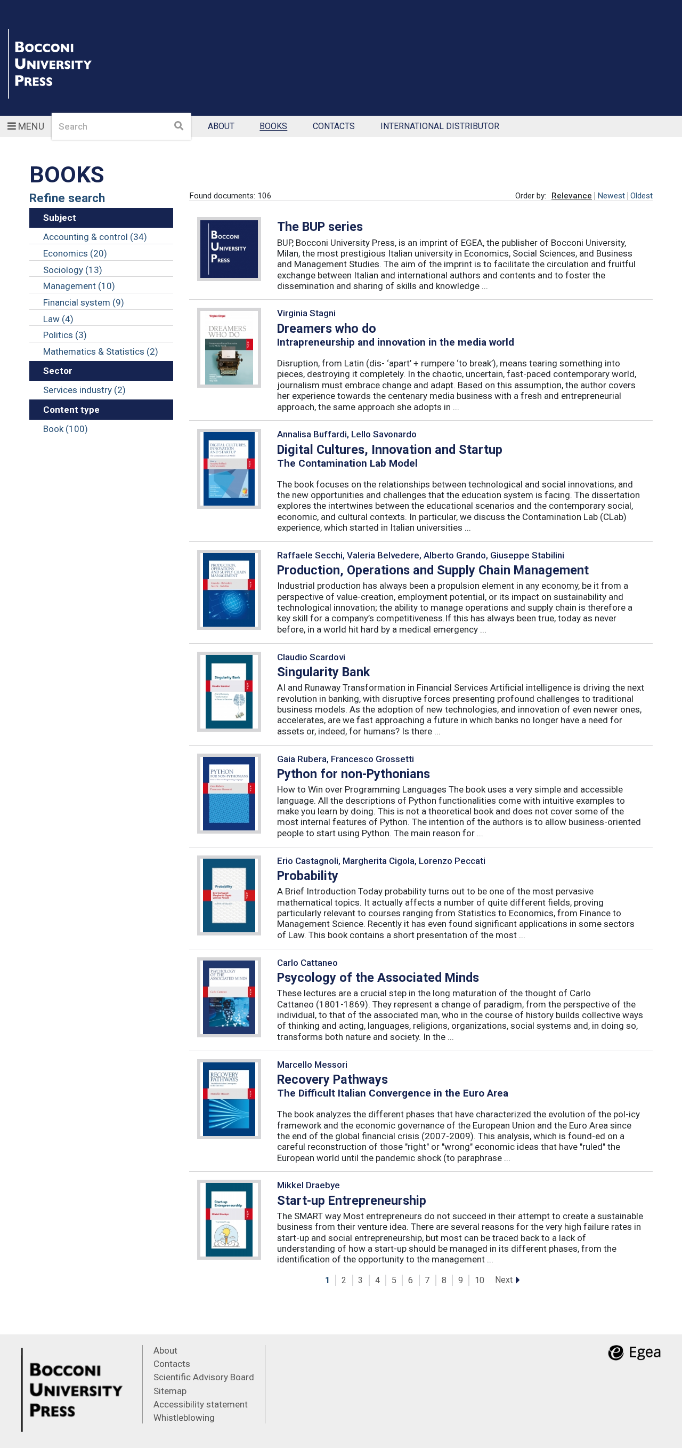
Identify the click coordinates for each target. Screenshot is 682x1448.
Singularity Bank (323, 672)
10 (479, 1280)
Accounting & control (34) (95, 236)
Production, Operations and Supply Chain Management (433, 570)
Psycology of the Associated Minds (378, 977)
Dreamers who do (326, 328)
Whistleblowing (184, 1417)
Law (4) (58, 319)
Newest (611, 196)
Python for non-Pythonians (353, 773)
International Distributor (439, 127)
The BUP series (320, 226)
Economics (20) (75, 253)
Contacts (334, 127)
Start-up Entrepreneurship (351, 1200)
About (221, 127)
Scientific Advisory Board (203, 1377)
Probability (307, 875)
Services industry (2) (84, 390)
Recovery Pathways (332, 1079)
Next (504, 1280)
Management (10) (79, 286)
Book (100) (65, 428)
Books (273, 127)
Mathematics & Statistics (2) (100, 351)
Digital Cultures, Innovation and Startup (389, 449)
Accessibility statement (200, 1404)
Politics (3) (65, 335)
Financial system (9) (83, 302)
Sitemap (169, 1391)
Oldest (641, 196)
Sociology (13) (72, 270)
